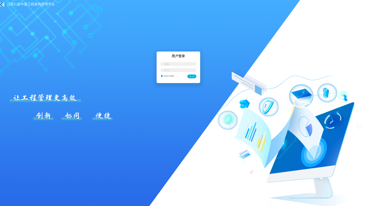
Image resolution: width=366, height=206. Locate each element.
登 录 (192, 76)
